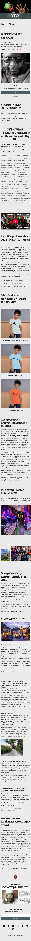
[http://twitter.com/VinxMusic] (27, 926)
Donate (15, 92)
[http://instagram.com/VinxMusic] (18, 926)
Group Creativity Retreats (7, 606)
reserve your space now (16, 474)
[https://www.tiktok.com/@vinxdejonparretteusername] (18, 929)
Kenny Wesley (22, 264)
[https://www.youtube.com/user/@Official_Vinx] (13, 926)
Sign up (15, 918)
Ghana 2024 (21, 802)
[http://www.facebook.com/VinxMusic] (22, 926)
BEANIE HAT (17, 695)
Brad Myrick (21, 268)
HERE (13, 671)
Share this (15, 96)
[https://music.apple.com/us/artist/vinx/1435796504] (8, 926)
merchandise (9, 781)
